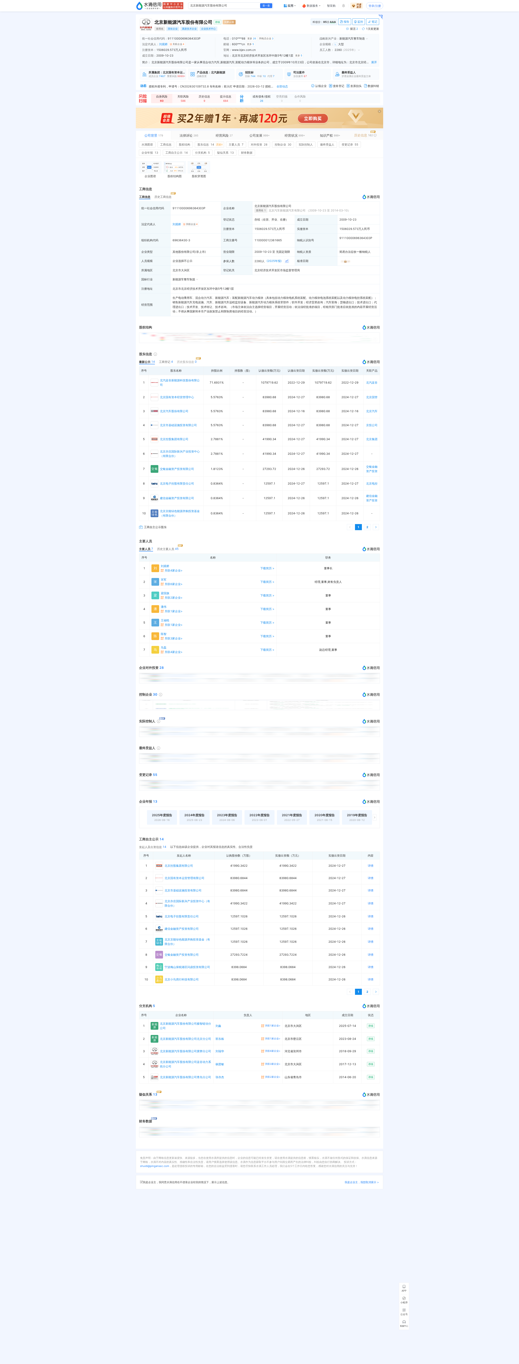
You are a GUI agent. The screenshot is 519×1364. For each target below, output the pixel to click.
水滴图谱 (147, 144)
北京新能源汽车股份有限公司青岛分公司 (185, 1077)
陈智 (163, 634)
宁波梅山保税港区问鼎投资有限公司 (187, 967)
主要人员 (236, 144)
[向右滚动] (374, 817)
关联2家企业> (173, 597)
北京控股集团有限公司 (174, 439)
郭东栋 (220, 1038)
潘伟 (163, 606)
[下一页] (376, 527)
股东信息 (209, 144)
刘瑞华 (220, 1051)
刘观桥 (163, 44)
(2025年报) (274, 261)
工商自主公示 (176, 152)
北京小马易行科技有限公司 (182, 979)
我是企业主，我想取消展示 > (362, 1182)
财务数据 (246, 152)
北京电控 (371, 483)
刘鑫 (218, 1025)
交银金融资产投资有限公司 (177, 469)
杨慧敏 (220, 1064)
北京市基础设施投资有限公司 (178, 425)
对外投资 (259, 144)
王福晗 (165, 620)
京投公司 (371, 425)
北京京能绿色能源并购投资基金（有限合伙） (180, 513)
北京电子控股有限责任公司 (177, 483)
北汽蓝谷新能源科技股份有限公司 (180, 382)
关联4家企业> (173, 570)
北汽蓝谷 (371, 382)
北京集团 (371, 439)
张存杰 (220, 1077)
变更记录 (350, 144)
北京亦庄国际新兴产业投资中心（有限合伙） (180, 454)
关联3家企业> (173, 638)
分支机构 (202, 152)
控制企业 (283, 144)
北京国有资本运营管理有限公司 (184, 878)
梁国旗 (165, 593)
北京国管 (371, 397)
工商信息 (166, 144)
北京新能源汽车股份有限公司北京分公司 (185, 1038)
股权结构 (184, 144)
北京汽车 (371, 411)
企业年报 (150, 152)
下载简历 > (267, 568)
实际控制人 (306, 144)
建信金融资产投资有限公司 (177, 498)
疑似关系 (225, 152)
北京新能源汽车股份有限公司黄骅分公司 (185, 1051)
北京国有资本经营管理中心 (177, 397)
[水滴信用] (149, 5)
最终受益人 (327, 144)
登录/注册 (375, 6)
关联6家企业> (173, 584)
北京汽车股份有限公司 (174, 411)
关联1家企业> (173, 611)
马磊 (163, 647)
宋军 (163, 579)
